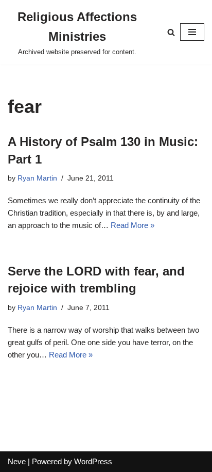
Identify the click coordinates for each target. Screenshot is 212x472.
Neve (17, 461)
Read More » (132, 225)
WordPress (93, 461)
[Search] (171, 32)
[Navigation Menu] (192, 32)
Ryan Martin (37, 178)
